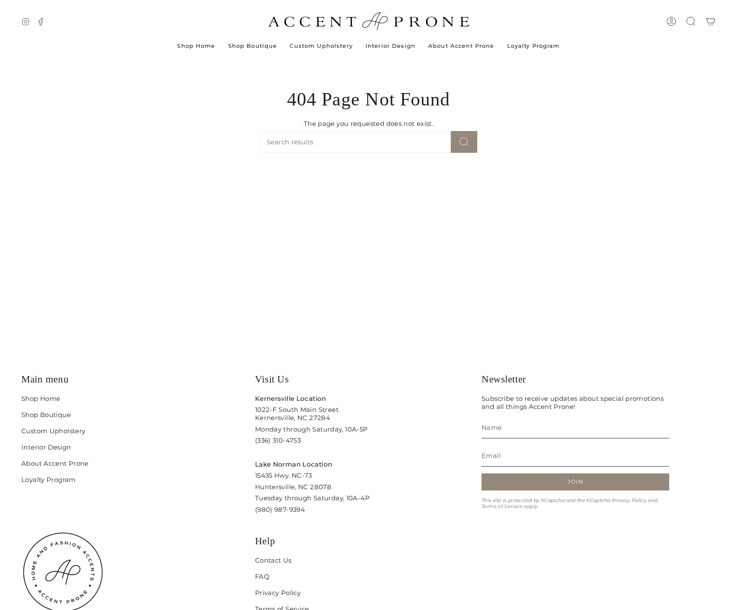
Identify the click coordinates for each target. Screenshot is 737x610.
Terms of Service (502, 506)
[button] (691, 21)
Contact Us (273, 560)
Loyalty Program (48, 480)
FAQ (262, 576)
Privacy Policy (629, 500)
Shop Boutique (46, 415)
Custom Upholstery (53, 431)
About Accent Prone (55, 463)
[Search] (464, 142)
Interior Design (46, 447)
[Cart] (710, 21)
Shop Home (40, 398)
